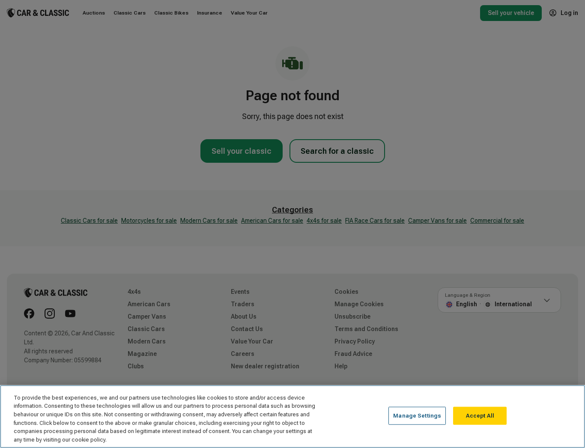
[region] (292, 416)
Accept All (480, 415)
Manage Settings (417, 415)
